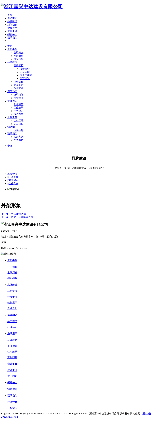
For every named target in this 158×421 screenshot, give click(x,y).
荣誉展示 (18, 85)
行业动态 (18, 98)
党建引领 (12, 31)
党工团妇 (18, 123)
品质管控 (18, 65)
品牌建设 (12, 21)
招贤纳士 (12, 34)
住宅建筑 (18, 111)
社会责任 (18, 81)
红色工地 (18, 120)
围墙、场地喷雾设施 (17, 217)
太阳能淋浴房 (13, 214)
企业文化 (18, 88)
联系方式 (18, 136)
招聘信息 (18, 130)
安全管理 (25, 72)
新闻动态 (12, 24)
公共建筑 (18, 104)
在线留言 (18, 140)
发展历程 (18, 55)
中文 (9, 145)
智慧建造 (25, 78)
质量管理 (25, 68)
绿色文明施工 (27, 75)
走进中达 (12, 18)
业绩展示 (12, 28)
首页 (9, 15)
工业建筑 (18, 107)
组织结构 (18, 59)
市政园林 (18, 114)
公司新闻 (18, 94)
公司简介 (18, 52)
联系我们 (12, 37)
